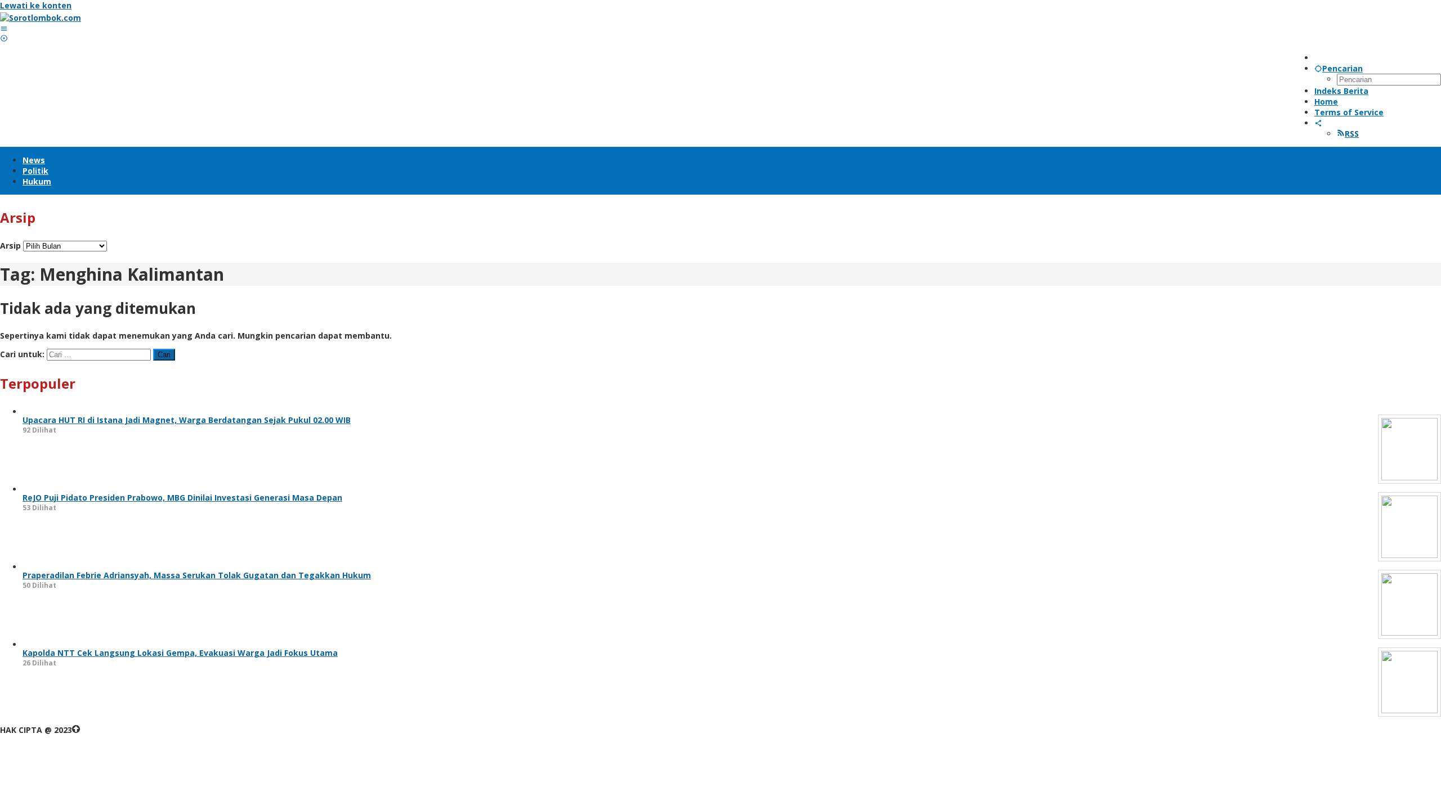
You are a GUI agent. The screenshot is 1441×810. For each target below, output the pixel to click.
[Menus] (4, 28)
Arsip (10, 245)
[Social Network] (1318, 123)
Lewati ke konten (35, 5)
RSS (1352, 133)
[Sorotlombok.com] (40, 17)
